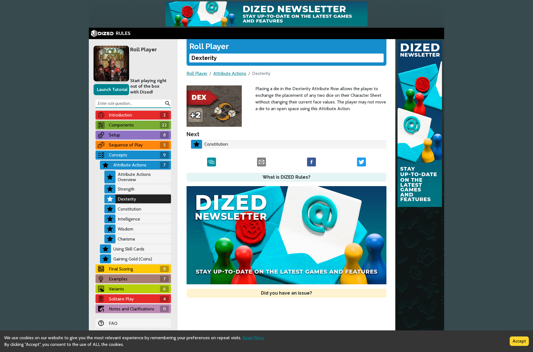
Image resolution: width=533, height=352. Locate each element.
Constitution (129, 209)
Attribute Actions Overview (134, 177)
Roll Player (143, 49)
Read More (252, 337)
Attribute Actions (229, 73)
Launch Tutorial (112, 89)
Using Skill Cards (128, 249)
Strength (126, 189)
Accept (519, 341)
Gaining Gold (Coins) (132, 259)
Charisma (126, 239)
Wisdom (125, 229)
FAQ (113, 323)
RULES (123, 33)
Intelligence (129, 219)
